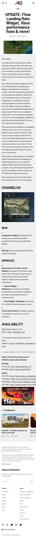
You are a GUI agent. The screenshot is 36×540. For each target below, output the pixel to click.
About (21, 516)
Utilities (4, 498)
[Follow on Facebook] (3, 525)
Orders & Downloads (25, 494)
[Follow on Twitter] (7, 525)
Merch (3, 510)
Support (22, 510)
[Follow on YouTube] (12, 525)
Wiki (21, 504)
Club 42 (22, 501)
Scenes (4, 507)
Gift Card (22, 513)
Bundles (4, 494)
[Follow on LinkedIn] (16, 525)
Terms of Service (24, 519)
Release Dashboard (25, 498)
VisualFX (4, 501)
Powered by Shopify (15, 535)
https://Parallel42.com (16, 332)
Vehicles (4, 504)
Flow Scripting (24, 507)
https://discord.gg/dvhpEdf (20, 369)
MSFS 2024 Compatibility (26, 491)
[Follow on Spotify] (21, 525)
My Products (5, 491)
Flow (18, 8)
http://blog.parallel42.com (21, 366)
